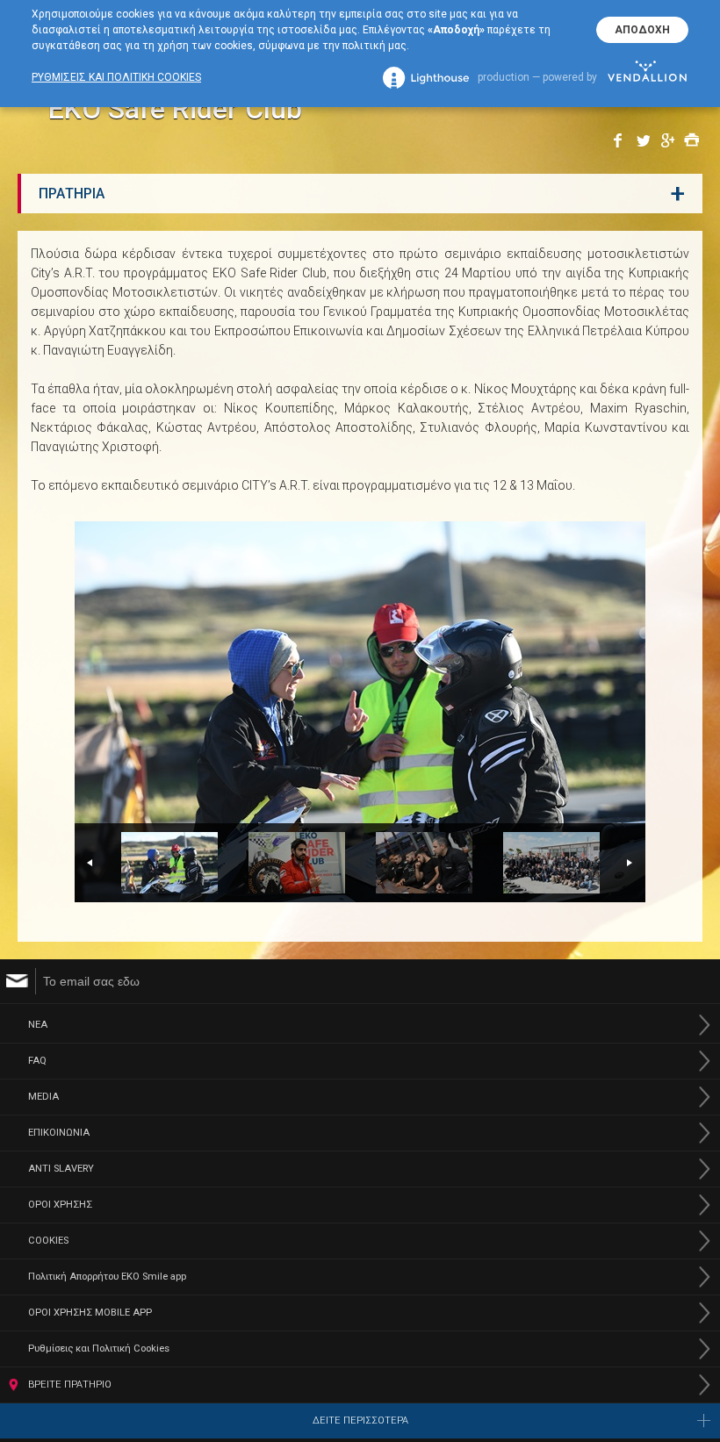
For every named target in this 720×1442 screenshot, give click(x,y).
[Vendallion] (647, 77)
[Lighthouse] (426, 78)
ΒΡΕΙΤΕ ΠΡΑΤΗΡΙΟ (70, 1384)
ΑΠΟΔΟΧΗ (642, 30)
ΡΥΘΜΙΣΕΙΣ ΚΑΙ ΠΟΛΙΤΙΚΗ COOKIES (116, 77)
